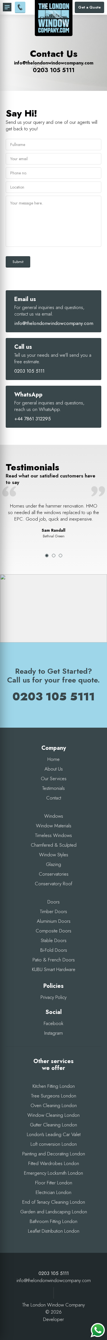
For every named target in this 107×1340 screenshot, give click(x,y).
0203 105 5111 (53, 70)
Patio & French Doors (54, 959)
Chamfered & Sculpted (53, 845)
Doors (53, 901)
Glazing (53, 864)
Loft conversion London (54, 1144)
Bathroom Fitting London (53, 1221)
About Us (54, 768)
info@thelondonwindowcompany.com (53, 63)
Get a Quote (89, 7)
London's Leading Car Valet (53, 1134)
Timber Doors (53, 911)
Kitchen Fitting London (54, 1086)
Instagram (53, 1033)
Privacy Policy (53, 997)
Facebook (53, 1023)
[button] (53, 602)
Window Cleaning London (53, 1115)
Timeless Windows (53, 835)
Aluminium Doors (53, 921)
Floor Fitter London (53, 1182)
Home (53, 759)
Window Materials (53, 825)
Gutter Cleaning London (53, 1124)
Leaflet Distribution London (53, 1231)
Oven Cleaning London (54, 1105)
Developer (53, 1319)
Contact (53, 797)
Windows (53, 816)
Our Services (53, 778)
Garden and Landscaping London (53, 1211)
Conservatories (53, 874)
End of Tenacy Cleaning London (53, 1202)
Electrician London (53, 1192)
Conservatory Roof (53, 883)
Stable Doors (53, 940)
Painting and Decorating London (53, 1153)
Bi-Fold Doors (53, 950)
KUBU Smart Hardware (53, 969)
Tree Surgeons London (53, 1095)
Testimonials (53, 788)
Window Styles (53, 854)
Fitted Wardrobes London (53, 1163)
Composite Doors (53, 930)
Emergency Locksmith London (53, 1173)
